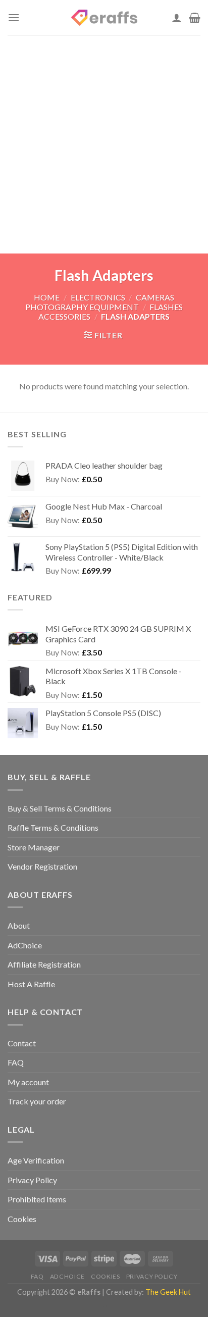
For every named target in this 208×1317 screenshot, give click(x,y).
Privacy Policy (32, 1180)
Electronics (98, 297)
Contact (22, 1043)
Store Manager (34, 847)
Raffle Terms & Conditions (53, 827)
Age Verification (36, 1160)
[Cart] (194, 18)
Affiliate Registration (44, 964)
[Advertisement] (104, 144)
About (19, 925)
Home (47, 297)
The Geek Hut (168, 1292)
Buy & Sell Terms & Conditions (60, 808)
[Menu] (14, 17)
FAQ (16, 1062)
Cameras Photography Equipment (99, 302)
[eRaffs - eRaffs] (104, 17)
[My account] (177, 18)
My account (28, 1082)
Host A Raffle (31, 984)
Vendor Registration (42, 866)
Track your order (37, 1101)
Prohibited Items (37, 1199)
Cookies (22, 1219)
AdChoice (25, 945)
